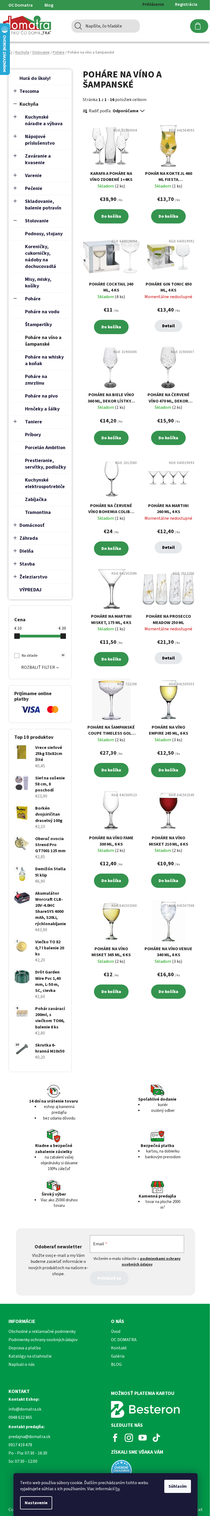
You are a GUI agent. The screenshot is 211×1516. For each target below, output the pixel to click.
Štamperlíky (38, 324)
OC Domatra (21, 5)
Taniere (33, 421)
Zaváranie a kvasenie (38, 159)
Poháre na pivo (41, 396)
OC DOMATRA (124, 1340)
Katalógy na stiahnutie (30, 1356)
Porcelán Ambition (45, 447)
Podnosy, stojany (44, 233)
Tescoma (29, 91)
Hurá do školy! (35, 78)
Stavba (27, 564)
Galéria (117, 1356)
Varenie (33, 175)
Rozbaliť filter (38, 667)
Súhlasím (177, 1486)
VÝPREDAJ (30, 589)
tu (117, 1489)
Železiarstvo (33, 577)
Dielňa (27, 551)
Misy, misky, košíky (38, 282)
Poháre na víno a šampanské (43, 341)
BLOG (116, 1364)
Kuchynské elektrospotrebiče (45, 483)
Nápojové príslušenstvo (40, 140)
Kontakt (119, 1348)
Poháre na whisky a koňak (44, 360)
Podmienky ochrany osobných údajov (43, 1340)
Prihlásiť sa (109, 1278)
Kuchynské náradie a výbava (44, 120)
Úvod (115, 1331)
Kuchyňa (29, 104)
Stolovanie (37, 220)
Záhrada (29, 538)
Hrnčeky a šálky (42, 408)
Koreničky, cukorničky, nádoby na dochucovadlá (40, 256)
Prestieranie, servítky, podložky (45, 464)
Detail (168, 326)
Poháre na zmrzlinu (36, 380)
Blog (49, 5)
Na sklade (43, 655)
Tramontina (38, 512)
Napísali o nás (22, 1364)
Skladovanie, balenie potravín (43, 204)
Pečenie (33, 188)
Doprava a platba (25, 1348)
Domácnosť (32, 525)
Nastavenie (36, 1503)
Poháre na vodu (42, 311)
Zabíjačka (36, 499)
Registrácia (186, 4)
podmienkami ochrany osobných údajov (151, 1261)
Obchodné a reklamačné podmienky (42, 1331)
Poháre (33, 298)
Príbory (33, 434)
